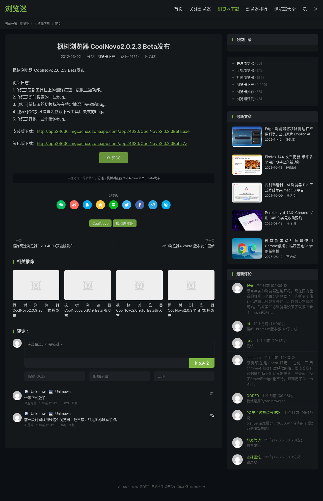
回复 (74, 403)
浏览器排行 (256, 9)
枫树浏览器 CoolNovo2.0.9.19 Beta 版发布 (87, 310)
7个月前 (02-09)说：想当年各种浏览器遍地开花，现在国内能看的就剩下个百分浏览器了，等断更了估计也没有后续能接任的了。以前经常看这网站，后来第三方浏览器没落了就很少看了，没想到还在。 (280, 298)
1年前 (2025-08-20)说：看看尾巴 (275, 442)
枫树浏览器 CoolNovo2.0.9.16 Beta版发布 (139, 310)
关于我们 (170, 487)
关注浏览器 (200, 9)
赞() (113, 158)
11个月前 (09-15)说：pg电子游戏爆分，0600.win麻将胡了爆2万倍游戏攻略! (280, 420)
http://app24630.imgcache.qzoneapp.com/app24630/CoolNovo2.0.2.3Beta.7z (112, 143)
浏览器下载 (228, 9)
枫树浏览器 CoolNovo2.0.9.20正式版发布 (36, 310)
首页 (178, 9)
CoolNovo (100, 223)
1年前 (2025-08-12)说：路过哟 (275, 459)
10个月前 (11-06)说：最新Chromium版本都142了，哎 (272, 326)
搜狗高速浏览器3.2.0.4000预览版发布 (43, 246)
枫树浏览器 (124, 223)
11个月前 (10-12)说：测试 (268, 343)
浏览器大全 (285, 9)
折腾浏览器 (245, 77)
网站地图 (157, 487)
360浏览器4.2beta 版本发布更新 (188, 246)
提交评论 (202, 363)
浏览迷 (16, 9)
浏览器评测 (245, 98)
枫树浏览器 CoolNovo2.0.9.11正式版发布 (191, 310)
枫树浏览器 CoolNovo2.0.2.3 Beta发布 (113, 46)
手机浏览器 (245, 70)
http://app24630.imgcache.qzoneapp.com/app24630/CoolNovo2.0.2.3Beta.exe (113, 131)
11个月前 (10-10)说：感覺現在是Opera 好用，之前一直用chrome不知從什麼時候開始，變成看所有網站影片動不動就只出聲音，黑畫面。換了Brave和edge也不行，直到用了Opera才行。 (280, 370)
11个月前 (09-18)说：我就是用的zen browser (272, 398)
